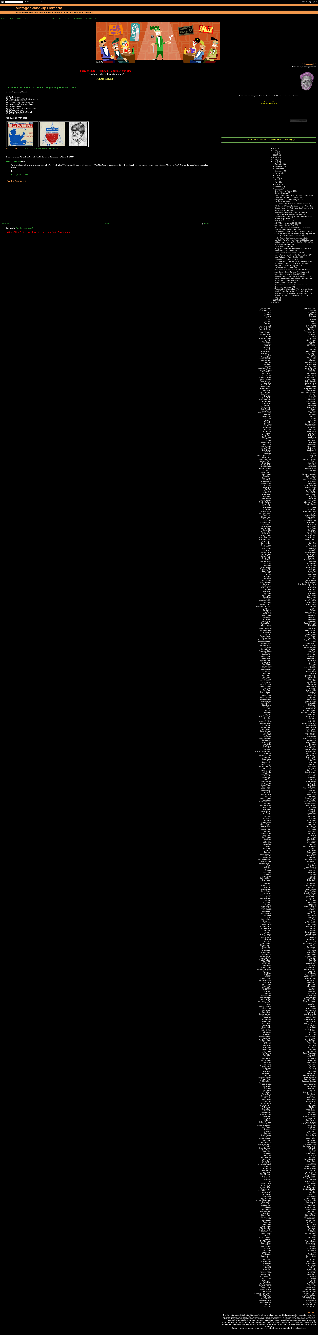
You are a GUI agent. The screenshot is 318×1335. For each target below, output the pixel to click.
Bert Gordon (312, 403)
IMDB (276, 96)
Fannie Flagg (266, 638)
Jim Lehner (267, 820)
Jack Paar (312, 774)
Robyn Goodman (265, 1122)
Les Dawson (312, 915)
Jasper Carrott (311, 794)
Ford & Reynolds (310, 647)
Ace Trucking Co (265, 331)
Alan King (267, 344)
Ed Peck (268, 608)
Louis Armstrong (265, 934)
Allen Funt (312, 355)
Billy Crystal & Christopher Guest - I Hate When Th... (294, 206)
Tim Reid (268, 1239)
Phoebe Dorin (311, 1074)
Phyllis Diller (266, 1075)
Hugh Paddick (311, 757)
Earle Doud (312, 606)
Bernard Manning (265, 400)
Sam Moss (312, 1157)
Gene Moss (312, 688)
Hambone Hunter (265, 722)
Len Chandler (266, 910)
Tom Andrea (312, 1247)
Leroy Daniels (311, 913)
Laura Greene (311, 904)
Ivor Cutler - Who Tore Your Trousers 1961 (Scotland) (294, 240)
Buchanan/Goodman (309, 474)
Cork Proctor (311, 523)
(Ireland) (313, 318)
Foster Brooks (266, 649)
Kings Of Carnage (310, 893)
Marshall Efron (266, 958)
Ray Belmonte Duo (309, 1085)
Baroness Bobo (310, 385)
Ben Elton (267, 396)
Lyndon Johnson (310, 941)
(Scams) (313, 320)
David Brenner (311, 547)
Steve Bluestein (310, 1208)
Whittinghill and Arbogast (262, 1293)
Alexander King (310, 346)
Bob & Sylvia (266, 435)
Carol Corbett (266, 493)
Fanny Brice (312, 638)
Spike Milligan (266, 1195)
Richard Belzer (311, 1100)
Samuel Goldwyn (310, 1159)
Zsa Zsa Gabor (311, 1306)
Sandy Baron (266, 1161)
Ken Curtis (267, 884)
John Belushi (266, 845)
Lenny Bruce (266, 912)
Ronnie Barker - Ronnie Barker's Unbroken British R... (294, 291)
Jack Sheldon (311, 776)
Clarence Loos (266, 517)
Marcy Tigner (311, 951)
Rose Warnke (311, 1141)
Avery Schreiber (265, 381)
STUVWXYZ (77, 19)
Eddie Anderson (310, 612)
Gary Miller (312, 681)
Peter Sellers (311, 1064)
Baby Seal (267, 383)
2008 (275, 302)
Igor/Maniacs (311, 761)
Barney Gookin (266, 385)
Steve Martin (311, 1211)
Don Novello (312, 591)
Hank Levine (311, 722)
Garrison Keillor (310, 675)
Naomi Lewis (266, 1012)
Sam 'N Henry (266, 1154)
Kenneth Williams (310, 886)
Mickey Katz (311, 980)
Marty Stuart (266, 966)
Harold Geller (266, 725)
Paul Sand (312, 1049)
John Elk (313, 848)
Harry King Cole (310, 729)
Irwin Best (312, 763)
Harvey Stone (311, 735)
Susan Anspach (310, 1219)
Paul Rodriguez (265, 1049)
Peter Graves (311, 1062)
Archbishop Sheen (264, 368)
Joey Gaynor (266, 843)
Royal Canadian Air (309, 1146)
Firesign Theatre (310, 644)
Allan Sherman (311, 351)
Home (3, 19)
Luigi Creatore (311, 940)
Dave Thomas (266, 545)
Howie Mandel (311, 752)
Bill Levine (312, 420)
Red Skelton (267, 1090)
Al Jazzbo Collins (265, 338)
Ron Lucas (267, 1133)
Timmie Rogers (310, 1241)
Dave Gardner (266, 541)
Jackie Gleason (310, 779)
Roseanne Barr (266, 1142)
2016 (275, 151)
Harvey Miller (266, 735)
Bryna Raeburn (266, 472)
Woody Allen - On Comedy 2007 (286, 251)
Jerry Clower (266, 807)
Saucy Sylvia (311, 1161)
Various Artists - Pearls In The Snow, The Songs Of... (294, 285)
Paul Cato (267, 1044)
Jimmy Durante (265, 824)
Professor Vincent (264, 1083)
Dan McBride (311, 532)
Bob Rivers (312, 452)
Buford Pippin (266, 478)
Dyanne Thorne (310, 604)
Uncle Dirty (312, 1267)
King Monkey (266, 893)
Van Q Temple (266, 1275)
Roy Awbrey (267, 1146)
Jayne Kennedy (310, 798)
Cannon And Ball (310, 485)
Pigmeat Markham (309, 1075)
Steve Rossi (267, 1213)
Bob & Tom (312, 435)
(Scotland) (267, 322)
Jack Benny (312, 766)
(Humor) (268, 318)
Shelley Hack (266, 1176)
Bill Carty (313, 416)
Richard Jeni (266, 1101)
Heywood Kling (266, 748)
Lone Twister (266, 925)
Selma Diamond (310, 1167)
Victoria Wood (311, 1278)
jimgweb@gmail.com (308, 67)
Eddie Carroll (266, 616)
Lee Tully (313, 908)
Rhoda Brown (311, 1096)
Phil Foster (312, 1068)
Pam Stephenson (310, 1029)
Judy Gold (267, 867)
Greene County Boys (308, 712)
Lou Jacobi (267, 930)
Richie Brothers (265, 1105)
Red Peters (312, 1088)
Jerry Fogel (312, 807)
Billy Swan (312, 429)
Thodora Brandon (265, 1230)
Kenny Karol (267, 887)
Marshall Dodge (310, 956)
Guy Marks (312, 718)
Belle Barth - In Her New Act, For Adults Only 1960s (293, 293)
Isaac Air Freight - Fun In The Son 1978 (289, 257)
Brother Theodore (265, 469)
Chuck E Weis (311, 513)
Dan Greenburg (266, 532)
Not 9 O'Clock (266, 1023)
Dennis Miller (311, 565)
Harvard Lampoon (310, 733)
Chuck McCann (27, 148)
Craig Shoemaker (265, 526)
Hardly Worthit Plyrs (309, 724)
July (277, 175)
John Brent (312, 845)
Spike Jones (311, 1193)
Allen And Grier (266, 353)
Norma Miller (266, 1021)
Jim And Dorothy (265, 815)
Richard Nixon (266, 1103)
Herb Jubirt (312, 744)
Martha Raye (311, 958)
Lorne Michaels (310, 926)
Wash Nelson (311, 1284)
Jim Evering (312, 817)
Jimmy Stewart (311, 826)
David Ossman (266, 554)
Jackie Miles (311, 783)
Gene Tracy (267, 690)
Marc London (266, 951)
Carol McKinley (310, 493)
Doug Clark (267, 599)
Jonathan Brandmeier (263, 859)
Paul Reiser (312, 1047)
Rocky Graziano (310, 1122)
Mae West (312, 945)
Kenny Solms (311, 887)
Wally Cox (312, 1282)
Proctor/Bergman (310, 1079)
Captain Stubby (310, 487)
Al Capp (268, 336)
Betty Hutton (311, 407)
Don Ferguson (266, 588)
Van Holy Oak (311, 1273)
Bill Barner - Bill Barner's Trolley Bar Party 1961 (292, 212)
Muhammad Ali (311, 1005)
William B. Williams (309, 1297)
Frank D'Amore (266, 653)
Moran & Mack (266, 999)
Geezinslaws (311, 684)
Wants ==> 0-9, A (23, 19)
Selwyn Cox (267, 1168)
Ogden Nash (266, 1025)
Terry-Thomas (266, 1226)
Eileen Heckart (266, 625)
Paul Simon (267, 1051)
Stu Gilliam (267, 1219)
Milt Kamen (267, 990)
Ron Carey (267, 1131)
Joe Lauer (312, 835)
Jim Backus (312, 815)
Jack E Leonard (310, 772)
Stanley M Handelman (263, 1200)
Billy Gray (267, 429)
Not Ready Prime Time (308, 1023)
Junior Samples (310, 874)
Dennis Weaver (265, 567)
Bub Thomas (266, 474)
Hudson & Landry (310, 755)
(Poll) (269, 320)
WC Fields (312, 1286)
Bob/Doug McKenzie (264, 456)
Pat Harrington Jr (265, 1036)
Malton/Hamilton (265, 949)
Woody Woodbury (265, 1301)
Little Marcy (267, 923)
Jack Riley (267, 776)
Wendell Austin (311, 1288)
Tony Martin (267, 1260)
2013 (275, 157)
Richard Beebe (266, 1100)
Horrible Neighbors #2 (282, 193)
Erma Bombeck (310, 631)
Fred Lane (312, 664)
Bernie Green (266, 402)
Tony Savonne (266, 1262)
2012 (275, 160)
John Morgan (311, 852)
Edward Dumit (266, 623)
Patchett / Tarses (265, 1040)
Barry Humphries (310, 389)
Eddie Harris (267, 617)
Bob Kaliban (312, 444)
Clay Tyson (267, 519)
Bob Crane (312, 439)
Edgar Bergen (311, 621)
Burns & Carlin (266, 480)
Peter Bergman (266, 1060)
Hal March (267, 720)
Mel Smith (267, 975)
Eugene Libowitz (265, 636)
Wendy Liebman (310, 1289)
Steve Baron (266, 1208)
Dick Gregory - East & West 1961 (287, 280)
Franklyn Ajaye (266, 662)
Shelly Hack (267, 1178)
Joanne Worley (266, 833)
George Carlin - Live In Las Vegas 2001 (289, 200)
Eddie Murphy (311, 619)
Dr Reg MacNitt (310, 601)
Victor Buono (266, 1278)
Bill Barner (312, 415)
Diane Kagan (266, 571)
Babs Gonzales (310, 381)
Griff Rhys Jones (265, 716)
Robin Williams (311, 1120)
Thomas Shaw (266, 1232)
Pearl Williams (311, 1057)
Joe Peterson (266, 837)
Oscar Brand (311, 1027)
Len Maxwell (311, 910)
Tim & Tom (267, 1235)
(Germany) (267, 316)
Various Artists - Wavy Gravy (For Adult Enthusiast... (294, 270)
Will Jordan (267, 1297)
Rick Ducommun (310, 1105)
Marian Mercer (266, 953)
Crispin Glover (266, 528)
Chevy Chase (311, 506)
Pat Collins (312, 1033)
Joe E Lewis (312, 833)
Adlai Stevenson (265, 333)
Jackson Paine (311, 785)
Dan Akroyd (312, 530)
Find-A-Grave (283, 96)
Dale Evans (312, 528)
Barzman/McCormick (308, 392)
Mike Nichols (266, 986)
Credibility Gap (311, 526)
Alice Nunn (312, 349)
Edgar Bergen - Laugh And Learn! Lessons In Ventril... (294, 231)
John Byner (267, 846)
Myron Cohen (266, 1008)
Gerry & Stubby (310, 701)
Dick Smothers (311, 578)
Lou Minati (312, 930)
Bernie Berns (311, 400)
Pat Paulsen (312, 1038)
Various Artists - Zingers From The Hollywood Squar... (294, 289)
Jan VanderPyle (265, 791)
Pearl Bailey (312, 1055)
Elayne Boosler (265, 627)
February (278, 187)
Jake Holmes (266, 787)
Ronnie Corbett (266, 1137)
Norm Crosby (266, 1020)
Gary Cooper (266, 679)
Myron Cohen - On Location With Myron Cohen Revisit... (295, 195)
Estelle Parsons (310, 634)
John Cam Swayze (309, 846)
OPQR (67, 19)
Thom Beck (312, 1230)
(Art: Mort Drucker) (264, 310)
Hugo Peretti (311, 759)
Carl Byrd (268, 489)
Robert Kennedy (265, 1114)
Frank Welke (266, 658)
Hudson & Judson (265, 755)
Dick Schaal (312, 577)
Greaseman (267, 712)
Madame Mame (265, 945)
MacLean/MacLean (309, 943)
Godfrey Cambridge (309, 707)
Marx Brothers (311, 967)
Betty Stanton (311, 409)
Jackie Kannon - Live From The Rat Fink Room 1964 (293, 255)
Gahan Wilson (311, 671)
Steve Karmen (311, 1209)
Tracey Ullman (311, 1263)
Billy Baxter (267, 426)
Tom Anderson (266, 1247)
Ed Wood (313, 610)
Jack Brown (267, 768)
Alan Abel (268, 340)
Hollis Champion (310, 748)
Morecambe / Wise (264, 1001)
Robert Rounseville (309, 1116)
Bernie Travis (266, 403)
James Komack (265, 789)
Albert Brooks (311, 344)
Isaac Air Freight (265, 765)
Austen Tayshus (265, 379)
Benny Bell (312, 396)
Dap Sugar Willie (310, 536)
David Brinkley (266, 549)
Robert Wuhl (312, 1118)
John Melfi (267, 852)
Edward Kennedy (310, 623)
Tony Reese (312, 1260)
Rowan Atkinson (310, 1144)
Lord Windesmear (265, 926)
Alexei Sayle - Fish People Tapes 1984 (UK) (290, 214)
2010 (275, 298)
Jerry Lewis (312, 809)
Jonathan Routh (310, 861)
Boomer (313, 461)
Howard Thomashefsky (263, 752)
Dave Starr (312, 543)
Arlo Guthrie (312, 370)
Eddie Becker (266, 614)
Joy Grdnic (267, 865)
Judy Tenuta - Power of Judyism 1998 (288, 266)
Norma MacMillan (310, 1020)
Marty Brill (312, 962)
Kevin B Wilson (310, 891)
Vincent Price (311, 1280)
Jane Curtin (312, 791)
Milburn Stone (266, 988)
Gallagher (313, 673)
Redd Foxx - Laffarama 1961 (285, 287)
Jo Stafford (312, 830)
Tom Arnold (267, 1248)
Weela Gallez (266, 1288)
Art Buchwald (266, 374)
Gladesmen (312, 705)
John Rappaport (265, 854)
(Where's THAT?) (265, 327)
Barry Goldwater (265, 389)
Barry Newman (311, 390)
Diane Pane (312, 571)
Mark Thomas (311, 954)
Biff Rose (313, 413)
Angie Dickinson (310, 362)
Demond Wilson (265, 562)
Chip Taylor (267, 508)
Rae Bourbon (311, 1083)
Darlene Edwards (265, 537)
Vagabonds (312, 1271)
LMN (59, 19)
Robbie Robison (310, 1109)
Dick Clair (267, 573)
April (277, 182)
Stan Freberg (311, 1196)
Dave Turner (312, 545)
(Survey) (268, 323)
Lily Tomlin (312, 919)
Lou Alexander (266, 928)
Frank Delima (311, 653)
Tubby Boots (266, 1265)
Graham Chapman (309, 711)
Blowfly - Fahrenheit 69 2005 (285, 244)
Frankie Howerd (265, 660)
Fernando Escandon (264, 642)
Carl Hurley (312, 489)
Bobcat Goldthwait (309, 459)
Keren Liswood (311, 889)
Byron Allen (312, 483)
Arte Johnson (266, 376)
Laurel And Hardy (310, 906)
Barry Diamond (266, 387)
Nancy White (266, 1010)
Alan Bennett (266, 342)
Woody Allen (311, 1299)
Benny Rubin (266, 398)
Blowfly (268, 433)
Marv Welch (312, 966)
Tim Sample (312, 1239)
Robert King (312, 1114)
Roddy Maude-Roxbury (308, 1124)
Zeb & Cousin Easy (309, 1304)
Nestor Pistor (266, 1016)
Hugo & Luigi (266, 759)
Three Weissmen (310, 1234)
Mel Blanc (267, 973)
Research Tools (91, 19)
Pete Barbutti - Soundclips (284, 246)
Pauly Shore (267, 1055)
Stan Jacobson (266, 1198)
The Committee (265, 1228)
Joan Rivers (312, 832)
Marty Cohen (266, 964)
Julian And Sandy (310, 869)
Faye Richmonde (310, 640)
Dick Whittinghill (310, 580)
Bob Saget (267, 454)
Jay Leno (268, 796)
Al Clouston (312, 336)
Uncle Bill (268, 1267)
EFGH (46, 19)
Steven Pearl (311, 1213)
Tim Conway (311, 1237)
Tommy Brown (266, 1256)
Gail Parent (267, 673)
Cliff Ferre (312, 519)
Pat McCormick (40, 148)
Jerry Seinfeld (266, 811)
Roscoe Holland (310, 1139)
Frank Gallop (311, 655)
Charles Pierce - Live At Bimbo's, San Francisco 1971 (294, 208)
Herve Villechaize (310, 746)
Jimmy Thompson (264, 828)
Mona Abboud (311, 995)
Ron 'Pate (312, 1129)
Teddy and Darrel (310, 1222)
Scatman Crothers (264, 1165)
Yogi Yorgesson (310, 1302)
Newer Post (6, 223)
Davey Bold (267, 547)
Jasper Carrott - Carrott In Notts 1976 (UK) (290, 253)
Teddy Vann (267, 1224)
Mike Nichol (312, 984)
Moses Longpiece (310, 1003)
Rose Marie (267, 1141)
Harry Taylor (267, 733)
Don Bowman (266, 586)
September (279, 171)
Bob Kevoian (311, 446)
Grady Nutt (267, 711)
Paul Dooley (267, 1046)
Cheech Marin (266, 504)
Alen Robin (267, 346)
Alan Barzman (311, 340)
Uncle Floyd (267, 1269)
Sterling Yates (266, 1206)
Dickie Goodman (265, 582)
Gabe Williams (266, 671)
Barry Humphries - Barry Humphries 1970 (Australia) (293, 227)
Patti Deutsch (311, 1042)
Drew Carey (267, 603)
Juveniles (313, 876)
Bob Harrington (266, 443)
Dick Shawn (267, 578)
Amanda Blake (266, 357)
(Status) (313, 322)
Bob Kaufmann (266, 446)
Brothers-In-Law (310, 469)
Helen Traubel (311, 737)
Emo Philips (312, 629)
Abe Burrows (311, 329)
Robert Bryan (311, 1111)
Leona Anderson (265, 913)
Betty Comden (266, 407)
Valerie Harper (266, 1273)
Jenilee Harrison (310, 804)
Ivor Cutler (312, 765)
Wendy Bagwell (265, 1289)
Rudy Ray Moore (265, 1148)
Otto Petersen (266, 1029)
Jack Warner (311, 778)
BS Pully (313, 472)
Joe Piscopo (311, 837)
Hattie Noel (267, 737)
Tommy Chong (311, 1256)
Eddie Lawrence (265, 619)
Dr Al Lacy (312, 599)
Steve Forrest (266, 1209)
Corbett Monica (265, 523)
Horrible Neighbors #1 (282, 219)
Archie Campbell (310, 368)
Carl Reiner (267, 491)
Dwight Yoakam (265, 604)
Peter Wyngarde (265, 1066)
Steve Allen (312, 1206)
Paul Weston (311, 1051)
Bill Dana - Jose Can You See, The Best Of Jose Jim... (294, 242)
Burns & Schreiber (309, 480)
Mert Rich (267, 977)
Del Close (267, 560)
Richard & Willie (310, 1098)
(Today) (313, 323)
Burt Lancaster (266, 482)
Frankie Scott (311, 660)
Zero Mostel (267, 1306)
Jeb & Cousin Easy (264, 802)
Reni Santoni (311, 1094)
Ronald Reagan (265, 1135)
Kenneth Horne (311, 884)
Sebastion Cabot (310, 1165)
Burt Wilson (312, 482)
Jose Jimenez (311, 863)
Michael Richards (265, 980)
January (278, 189)
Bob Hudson (267, 444)
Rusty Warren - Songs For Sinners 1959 (289, 259)
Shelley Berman (310, 1174)
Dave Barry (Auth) (264, 539)
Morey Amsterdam (309, 1001)
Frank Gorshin (266, 657)
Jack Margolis (266, 774)
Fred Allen (312, 662)
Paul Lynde (267, 1047)
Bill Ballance (266, 415)
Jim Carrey (267, 817)
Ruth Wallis (267, 1152)
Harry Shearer (311, 731)
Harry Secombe (265, 731)
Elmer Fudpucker (265, 629)
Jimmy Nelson (266, 826)
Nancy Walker (311, 1008)
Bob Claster (267, 439)
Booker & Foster (265, 461)
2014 (275, 155)
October (278, 169)
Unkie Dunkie (311, 1269)
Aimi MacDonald (265, 335)
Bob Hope (312, 443)
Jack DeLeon (311, 770)
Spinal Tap (312, 1195)
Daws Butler (312, 556)
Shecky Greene (310, 1172)
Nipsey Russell (311, 1018)
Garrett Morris (266, 675)
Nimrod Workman (310, 1016)
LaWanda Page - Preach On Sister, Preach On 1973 (293, 276)
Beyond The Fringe (264, 413)
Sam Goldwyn (311, 1154)
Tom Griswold (266, 1252)
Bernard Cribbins (310, 398)
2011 (275, 162)
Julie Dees (312, 871)
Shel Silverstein (265, 1174)
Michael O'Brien (310, 979)
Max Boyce (267, 971)
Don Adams (267, 584)
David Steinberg (310, 554)
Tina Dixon (267, 1245)
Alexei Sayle (266, 348)
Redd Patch (267, 1092)
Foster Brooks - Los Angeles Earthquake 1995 (291, 238)
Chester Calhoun (310, 504)
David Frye (312, 550)
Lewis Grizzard (311, 917)
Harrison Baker (266, 729)
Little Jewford (311, 921)
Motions (268, 1005)
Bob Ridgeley (266, 452)
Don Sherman (266, 595)
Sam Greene (266, 1155)
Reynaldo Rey (266, 1096)
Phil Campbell (266, 1068)
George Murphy (265, 699)
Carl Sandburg (311, 491)
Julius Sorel (312, 872)
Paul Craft (312, 1044)
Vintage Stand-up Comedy (39, 8)
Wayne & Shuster (265, 1286)
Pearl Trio (267, 1057)
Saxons (313, 1163)
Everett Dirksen (310, 636)
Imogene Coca (266, 763)
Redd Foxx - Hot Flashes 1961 (286, 191)
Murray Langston (265, 1007)
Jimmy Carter (311, 822)
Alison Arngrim (266, 351)
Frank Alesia (311, 651)
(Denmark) (267, 314)
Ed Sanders (312, 608)
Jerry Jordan (266, 809)
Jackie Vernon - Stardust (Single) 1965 (288, 197)
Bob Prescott (311, 450)
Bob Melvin (312, 448)
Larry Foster (312, 899)
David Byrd (312, 549)
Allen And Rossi (310, 353)
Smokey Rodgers (310, 1187)
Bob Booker (312, 437)
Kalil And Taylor (265, 878)
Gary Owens (266, 683)
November (279, 166)
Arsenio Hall (312, 372)
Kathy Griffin (311, 880)
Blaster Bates (311, 431)
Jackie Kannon (266, 781)
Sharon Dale (267, 1172)
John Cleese (266, 848)
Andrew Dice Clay (265, 359)
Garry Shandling (310, 677)
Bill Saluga (267, 424)
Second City (267, 1167)
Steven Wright (266, 1215)
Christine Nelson (265, 511)
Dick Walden (266, 580)
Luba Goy (312, 938)
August (278, 173)
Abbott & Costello (265, 329)
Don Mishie (267, 591)
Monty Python (311, 997)
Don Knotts (312, 590)
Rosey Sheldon (310, 1142)
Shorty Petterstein (309, 1178)
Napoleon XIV (311, 1012)
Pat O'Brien (267, 1038)
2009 (275, 300)
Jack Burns (312, 768)
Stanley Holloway (310, 1198)
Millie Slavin (312, 988)
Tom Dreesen (311, 1250)
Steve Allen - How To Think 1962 (286, 268)
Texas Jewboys (310, 1226)
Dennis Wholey (311, 567)
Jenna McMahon (265, 805)
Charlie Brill (312, 498)
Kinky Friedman (265, 895)
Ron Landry (312, 1131)
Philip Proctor (266, 1074)
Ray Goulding (311, 1087)
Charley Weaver (265, 498)
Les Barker (267, 915)
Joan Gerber (267, 832)
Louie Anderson (310, 932)
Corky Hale (267, 524)
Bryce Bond (312, 470)
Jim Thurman (311, 820)
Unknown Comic (265, 1271)
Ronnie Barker (311, 1135)
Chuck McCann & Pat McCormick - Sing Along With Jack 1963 (41, 87)
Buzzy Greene (266, 483)
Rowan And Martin (264, 1144)
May (277, 180)
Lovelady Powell (265, 938)
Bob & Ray (312, 433)
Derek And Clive (265, 569)
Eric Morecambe (265, 631)
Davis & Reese (266, 556)
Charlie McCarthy (265, 502)
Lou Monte (267, 932)
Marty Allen (267, 962)
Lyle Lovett (267, 941)
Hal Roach (312, 720)
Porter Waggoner (310, 1077)
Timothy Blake (266, 1243)
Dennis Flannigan (310, 564)
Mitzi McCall (311, 993)
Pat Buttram (267, 1033)
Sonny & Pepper (310, 1191)
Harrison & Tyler (310, 727)
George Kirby (311, 696)
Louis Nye (267, 936)
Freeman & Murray (309, 668)
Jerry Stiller (312, 811)
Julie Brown (267, 871)
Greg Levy (267, 714)
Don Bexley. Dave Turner (307, 584)
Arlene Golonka (265, 370)
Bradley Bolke (266, 465)
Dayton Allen (266, 558)
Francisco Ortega (265, 651)
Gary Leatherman (265, 681)
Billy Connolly (311, 426)
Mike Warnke (311, 986)
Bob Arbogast (266, 437)
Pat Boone (312, 1031)
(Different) (312, 314)
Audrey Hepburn (310, 377)
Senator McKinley (310, 1168)
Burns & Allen (311, 478)
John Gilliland (311, 850)
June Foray (267, 874)
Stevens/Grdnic (310, 1215)
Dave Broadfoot (310, 539)
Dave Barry (312, 537)
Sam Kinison (311, 1155)
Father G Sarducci (264, 640)
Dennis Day (267, 564)
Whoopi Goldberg (310, 1293)
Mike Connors (311, 982)
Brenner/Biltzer (266, 467)
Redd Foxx (312, 1090)
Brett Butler (312, 467)
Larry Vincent (266, 902)
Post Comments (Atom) (24, 228)
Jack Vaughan (266, 778)
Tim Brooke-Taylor (264, 1237)
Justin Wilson (266, 876)
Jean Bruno (267, 800)
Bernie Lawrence (310, 402)
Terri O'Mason (311, 1224)
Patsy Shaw (267, 1042)
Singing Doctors (310, 1181)
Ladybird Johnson (310, 897)
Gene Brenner (311, 686)
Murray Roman (311, 1007)
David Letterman (310, 552)
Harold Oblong (311, 725)
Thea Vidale (312, 1228)
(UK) (269, 325)
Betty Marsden (266, 409)
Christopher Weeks (264, 513)
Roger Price (312, 1128)
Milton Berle (267, 992)
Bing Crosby (267, 431)
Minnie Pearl (311, 992)
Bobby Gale (312, 457)
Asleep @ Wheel (265, 377)
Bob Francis (312, 441)
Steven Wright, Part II (282, 202)
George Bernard (265, 692)
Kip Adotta (312, 895)
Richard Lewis (311, 1101)
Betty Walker (266, 411)
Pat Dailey (312, 1034)
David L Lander (266, 552)
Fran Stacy (312, 649)
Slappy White (311, 1183)
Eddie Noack (266, 621)
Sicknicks (267, 1180)
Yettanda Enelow (265, 1302)
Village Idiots (266, 1280)
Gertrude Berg (266, 703)
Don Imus (267, 590)
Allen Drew (267, 355)
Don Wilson (312, 595)
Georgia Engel (266, 701)
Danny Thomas (265, 536)
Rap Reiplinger (266, 1085)
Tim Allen (313, 1235)
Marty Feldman (311, 964)
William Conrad (266, 1299)
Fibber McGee (266, 644)
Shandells (312, 1170)
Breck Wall (312, 465)
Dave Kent (312, 541)
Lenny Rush (312, 912)
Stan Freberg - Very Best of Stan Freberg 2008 (291, 263)
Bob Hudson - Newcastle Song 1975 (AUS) (290, 274)
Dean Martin (312, 558)
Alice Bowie (267, 349)
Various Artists (311, 1275)
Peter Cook (312, 1060)
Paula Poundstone (309, 1053)
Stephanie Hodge (310, 1200)
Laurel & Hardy (266, 906)
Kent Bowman (266, 889)
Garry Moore (266, 677)
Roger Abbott (266, 1128)
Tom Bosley (267, 1250)
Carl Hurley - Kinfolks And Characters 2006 (290, 236)
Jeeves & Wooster (309, 802)
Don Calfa (312, 586)
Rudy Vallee (312, 1148)
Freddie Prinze (266, 668)
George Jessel (266, 696)
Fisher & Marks (265, 645)
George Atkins (311, 690)
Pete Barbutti (311, 1059)
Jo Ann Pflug (311, 828)
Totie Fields (267, 1263)
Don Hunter (312, 588)
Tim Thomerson (265, 1241)
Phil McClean (266, 1072)
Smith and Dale (265, 1187)
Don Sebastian (311, 593)
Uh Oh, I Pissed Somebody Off (286, 210)
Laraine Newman (265, 899)
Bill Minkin (267, 422)
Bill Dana (313, 418)
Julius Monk (267, 872)
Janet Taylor (267, 792)
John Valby (267, 856)
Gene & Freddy (265, 686)
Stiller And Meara (310, 1217)
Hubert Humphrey (310, 753)
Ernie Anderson (265, 632)
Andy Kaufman (266, 361)
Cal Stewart (267, 485)
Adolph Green (311, 333)
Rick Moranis (266, 1107)
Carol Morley (266, 495)
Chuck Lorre (267, 515)
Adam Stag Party (310, 331)
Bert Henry (267, 405)
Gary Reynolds (311, 683)
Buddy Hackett (311, 476)
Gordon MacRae (310, 709)
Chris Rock (267, 510)
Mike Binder (267, 982)
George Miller (311, 698)
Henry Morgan (311, 742)
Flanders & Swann (309, 645)
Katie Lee (268, 882)
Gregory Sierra (311, 714)
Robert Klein (267, 1116)
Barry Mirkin (267, 390)
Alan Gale (312, 342)
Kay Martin (312, 882)
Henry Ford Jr (266, 740)
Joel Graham (311, 839)
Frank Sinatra (311, 657)
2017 (275, 148)
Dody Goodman (310, 582)
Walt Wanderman (265, 1284)
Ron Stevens (311, 1133)
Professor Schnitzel (309, 1081)
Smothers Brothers (309, 1189)
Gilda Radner (266, 705)
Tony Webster (311, 1262)
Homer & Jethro (310, 750)
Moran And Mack (310, 999)
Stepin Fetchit (266, 1204)
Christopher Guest (309, 511)
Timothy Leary (311, 1243)
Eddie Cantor (311, 614)
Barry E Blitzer (311, 387)
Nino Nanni (267, 1018)
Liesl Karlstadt (266, 919)
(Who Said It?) (311, 327)
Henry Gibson (311, 740)
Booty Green (266, 463)
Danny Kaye (312, 534)
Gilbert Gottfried (310, 703)
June (277, 178)
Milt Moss (312, 990)
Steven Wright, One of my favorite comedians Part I (293, 217)
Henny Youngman (265, 738)
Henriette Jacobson (309, 738)
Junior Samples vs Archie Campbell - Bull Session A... (294, 278)
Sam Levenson (266, 1157)
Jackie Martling (310, 781)
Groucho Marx (311, 716)
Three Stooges (266, 1234)
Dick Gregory (266, 577)
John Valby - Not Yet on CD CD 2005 (288, 223)
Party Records (266, 1031)
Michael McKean (310, 977)
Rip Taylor (312, 1107)
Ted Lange (267, 1222)
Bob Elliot (267, 441)
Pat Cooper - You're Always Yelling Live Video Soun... (294, 261)
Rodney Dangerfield (264, 1126)
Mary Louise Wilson (264, 969)
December (279, 164)
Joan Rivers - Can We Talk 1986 (286, 225)
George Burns (311, 692)
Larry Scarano (311, 900)
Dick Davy (267, 575)
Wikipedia (269, 96)
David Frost (267, 550)
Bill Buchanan (266, 416)
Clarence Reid (311, 517)
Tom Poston (312, 1254)
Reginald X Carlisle (309, 1092)
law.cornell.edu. (297, 1322)
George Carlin (266, 694)
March (277, 184)
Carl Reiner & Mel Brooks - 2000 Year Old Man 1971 (293, 204)
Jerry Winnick (266, 813)
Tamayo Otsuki (310, 1221)
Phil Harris (267, 1070)
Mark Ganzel (266, 954)
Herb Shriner (266, 746)
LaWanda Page (265, 908)
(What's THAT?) (310, 325)
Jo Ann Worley (266, 830)
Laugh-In (268, 904)
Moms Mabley (266, 995)
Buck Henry (267, 476)
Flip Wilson (267, 647)
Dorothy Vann (311, 597)
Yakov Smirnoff (310, 1301)
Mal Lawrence (311, 947)
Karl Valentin (266, 880)
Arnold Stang (266, 372)
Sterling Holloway (310, 1204)
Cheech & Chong (310, 502)
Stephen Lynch (311, 1202)
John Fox (268, 850)
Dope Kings (267, 597)
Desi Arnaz (312, 569)
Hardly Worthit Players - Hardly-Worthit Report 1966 (293, 249)
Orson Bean (312, 1025)
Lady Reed (267, 897)
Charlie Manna (311, 500)
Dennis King (267, 565)
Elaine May (312, 625)
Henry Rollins (266, 744)
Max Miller (312, 971)
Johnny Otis (312, 858)
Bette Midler (312, 405)
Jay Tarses (312, 796)
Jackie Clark (266, 779)
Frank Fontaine (266, 655)
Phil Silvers (312, 1072)
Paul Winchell (266, 1053)
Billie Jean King (310, 424)
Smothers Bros (266, 1189)
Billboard (295, 96)
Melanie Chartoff (310, 975)
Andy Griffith (311, 359)
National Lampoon (264, 1014)
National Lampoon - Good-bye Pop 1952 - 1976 (291, 295)
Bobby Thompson (265, 459)
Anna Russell (311, 364)
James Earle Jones (309, 787)
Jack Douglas (266, 772)
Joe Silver (267, 839)
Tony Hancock (311, 1258)
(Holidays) (312, 316)
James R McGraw (309, 789)
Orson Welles (266, 1027)
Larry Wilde (312, 902)
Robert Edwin (311, 1113)
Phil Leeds (312, 1070)
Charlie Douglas (265, 500)
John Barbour (311, 843)
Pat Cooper (267, 1034)
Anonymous (267, 366)
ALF (314, 348)
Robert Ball (267, 1111)
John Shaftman (310, 854)
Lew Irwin (268, 917)
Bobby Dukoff (266, 457)
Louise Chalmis (310, 936)
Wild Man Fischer (265, 1295)
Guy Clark (267, 718)
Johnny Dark (266, 858)
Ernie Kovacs (311, 632)
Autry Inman (312, 379)
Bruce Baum (266, 470)
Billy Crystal (267, 428)
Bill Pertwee (312, 422)
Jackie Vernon (266, 785)
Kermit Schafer (266, 891)
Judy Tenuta (267, 869)
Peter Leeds (267, 1064)
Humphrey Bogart (265, 761)
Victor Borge (311, 1276)
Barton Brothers (265, 392)
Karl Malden (312, 878)
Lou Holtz (313, 928)
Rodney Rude (311, 1126)
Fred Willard (312, 666)
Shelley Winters (310, 1176)
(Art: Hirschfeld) (265, 308)
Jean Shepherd (311, 800)
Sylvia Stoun (266, 1221)
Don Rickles (267, 593)
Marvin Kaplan (266, 967)
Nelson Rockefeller (309, 1014)
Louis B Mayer (311, 934)
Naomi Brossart (310, 1010)
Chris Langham (311, 508)
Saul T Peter (266, 1163)
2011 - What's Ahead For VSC (285, 221)
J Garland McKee (265, 766)
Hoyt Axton (267, 753)
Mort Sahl (267, 1003)
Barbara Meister (310, 383)
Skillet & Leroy (266, 1183)
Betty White (312, 411)
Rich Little (267, 1098)
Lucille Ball (267, 940)
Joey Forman (311, 841)
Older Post (206, 223)
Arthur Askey (311, 376)
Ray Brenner (266, 1087)
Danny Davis (266, 534)
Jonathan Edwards (309, 859)
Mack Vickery (266, 943)
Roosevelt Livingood (309, 1137)
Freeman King (266, 670)
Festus (313, 642)
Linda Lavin (267, 921)
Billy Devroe (312, 428)
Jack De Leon (266, 770)
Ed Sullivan (267, 610)
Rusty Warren (266, 1150)
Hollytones (267, 750)
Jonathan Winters (265, 863)
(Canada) (268, 312)
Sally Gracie (312, 1152)
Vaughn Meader (265, 1276)
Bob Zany (312, 454)
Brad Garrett (312, 463)
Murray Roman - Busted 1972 (285, 283)
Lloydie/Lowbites (310, 923)
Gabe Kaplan (311, 670)
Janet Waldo (311, 792)
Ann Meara (267, 364)
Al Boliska (312, 335)
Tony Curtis (267, 1258)
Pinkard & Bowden (264, 1077)
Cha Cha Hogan (310, 495)
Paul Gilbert (312, 1046)
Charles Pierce (266, 496)
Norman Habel (311, 1021)
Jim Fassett (267, 819)
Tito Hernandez (310, 1245)
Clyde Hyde (267, 521)
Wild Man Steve (310, 1295)
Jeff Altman (267, 804)
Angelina (268, 362)
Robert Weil (267, 1118)
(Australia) (312, 310)
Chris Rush (312, 510)
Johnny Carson (311, 856)
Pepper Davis (266, 1059)
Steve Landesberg (264, 1211)
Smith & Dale (311, 1185)
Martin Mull (312, 960)
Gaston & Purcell (265, 684)
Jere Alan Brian (310, 805)
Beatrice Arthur (266, 394)
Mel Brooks (312, 973)
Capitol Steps (266, 487)
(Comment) (312, 312)
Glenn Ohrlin (266, 707)
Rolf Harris (267, 1129)
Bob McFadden (265, 448)
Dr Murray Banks (265, 601)
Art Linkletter (311, 374)
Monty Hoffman (265, 997)
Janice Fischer (266, 794)
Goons (269, 709)
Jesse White (311, 813)
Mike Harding (266, 984)
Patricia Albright (310, 1040)
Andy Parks (312, 361)
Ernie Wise (267, 634)
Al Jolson (313, 338)
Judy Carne (312, 865)
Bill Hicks (268, 420)
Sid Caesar (312, 1180)
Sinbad (268, 1181)
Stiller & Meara (266, 1217)
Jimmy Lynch (311, 824)
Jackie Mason (266, 783)
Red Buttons (266, 1088)
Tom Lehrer (312, 1252)
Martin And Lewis (265, 960)
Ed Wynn (268, 612)
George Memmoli (265, 698)
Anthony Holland (310, 366)
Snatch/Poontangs (264, 1191)
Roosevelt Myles (265, 1139)
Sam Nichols (266, 1159)
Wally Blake (267, 1282)
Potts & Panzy (266, 1079)
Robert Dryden (266, 1113)
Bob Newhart (266, 450)
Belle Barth (312, 394)
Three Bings (312, 1232)
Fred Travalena (266, 666)
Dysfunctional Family (263, 606)
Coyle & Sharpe (310, 524)
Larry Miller (267, 900)
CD (39, 19)
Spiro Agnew (266, 1196)
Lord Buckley (311, 925)
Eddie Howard (311, 617)
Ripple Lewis (266, 1109)
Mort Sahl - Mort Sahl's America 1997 (288, 229)
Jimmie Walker (266, 822)
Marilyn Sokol (311, 953)
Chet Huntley (266, 506)
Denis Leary (312, 562)
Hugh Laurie (267, 757)
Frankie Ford (311, 658)
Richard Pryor (311, 1103)
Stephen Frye (266, 1202)
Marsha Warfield (265, 956)
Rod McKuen (266, 1124)
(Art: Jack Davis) (310, 308)
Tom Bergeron (311, 1248)
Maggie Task (266, 947)
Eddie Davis (312, 616)
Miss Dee (268, 993)
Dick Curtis (312, 573)
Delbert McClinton (310, 560)
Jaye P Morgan (265, 798)
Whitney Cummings (309, 1291)
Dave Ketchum (266, 543)
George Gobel (311, 694)
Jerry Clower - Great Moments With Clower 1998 (292, 272)
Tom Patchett (266, 1254)
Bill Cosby (267, 418)
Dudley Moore (311, 603)
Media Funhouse (13, 161)
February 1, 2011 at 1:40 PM (19, 175)
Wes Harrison (266, 1291)
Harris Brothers (266, 727)
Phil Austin (312, 1066)
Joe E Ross (267, 835)
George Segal (311, 699)
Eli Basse (312, 627)
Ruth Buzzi (312, 1150)
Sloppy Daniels (266, 1185)
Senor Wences (266, 1170)
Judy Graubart (311, 867)
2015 (275, 153)
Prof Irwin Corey (265, 1081)
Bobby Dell (312, 456)
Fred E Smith (266, 664)
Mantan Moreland (310, 949)
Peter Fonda (267, 1062)
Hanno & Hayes (265, 724)
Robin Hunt (267, 1120)
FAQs (11, 19)
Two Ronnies (311, 1265)
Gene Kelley (267, 688)
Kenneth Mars (266, 886)
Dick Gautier (311, 575)
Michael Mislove (265, 979)
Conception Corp (310, 521)
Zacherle (268, 1304)
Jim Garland (312, 819)
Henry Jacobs (266, 742)
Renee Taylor (266, 1094)
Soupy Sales (266, 1193)
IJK (53, 19)
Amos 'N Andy (311, 357)
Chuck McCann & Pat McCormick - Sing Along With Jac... (295, 234)
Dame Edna (267, 530)
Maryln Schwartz (310, 969)
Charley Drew (311, 496)
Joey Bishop (266, 841)
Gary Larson (312, 679)
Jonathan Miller (265, 861)
